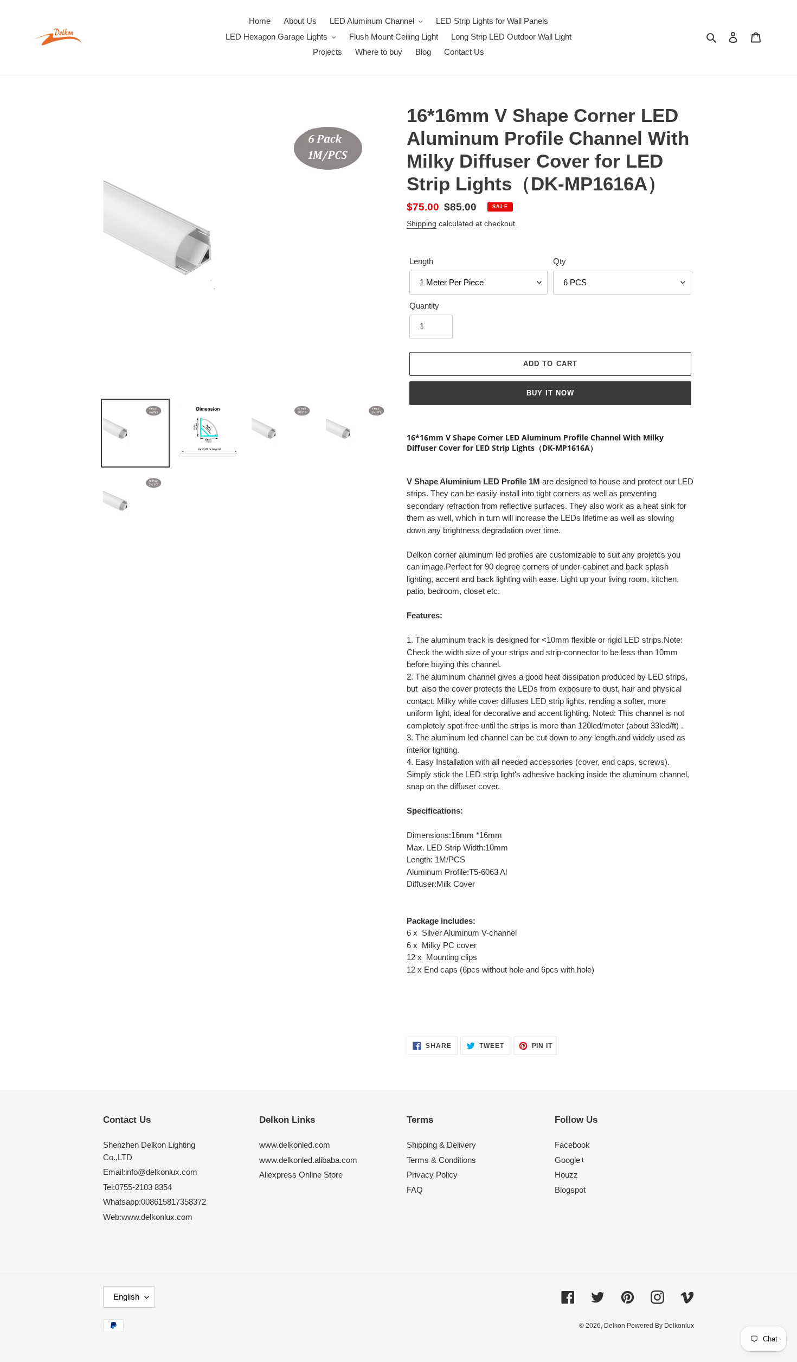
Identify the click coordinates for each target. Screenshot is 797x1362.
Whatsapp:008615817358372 (154, 1201)
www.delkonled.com (294, 1144)
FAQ (415, 1189)
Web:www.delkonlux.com (147, 1217)
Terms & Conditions (441, 1160)
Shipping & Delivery (441, 1144)
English (126, 1296)
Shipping (421, 223)
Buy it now (550, 393)
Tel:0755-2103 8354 (137, 1187)
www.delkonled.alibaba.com (308, 1160)
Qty (559, 261)
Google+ (570, 1160)
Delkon (615, 1325)
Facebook (572, 1144)
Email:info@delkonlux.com (150, 1171)
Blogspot (570, 1189)
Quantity (424, 305)
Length (421, 261)
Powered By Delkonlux (660, 1325)
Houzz (566, 1174)
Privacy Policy (432, 1174)
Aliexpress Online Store (301, 1174)
